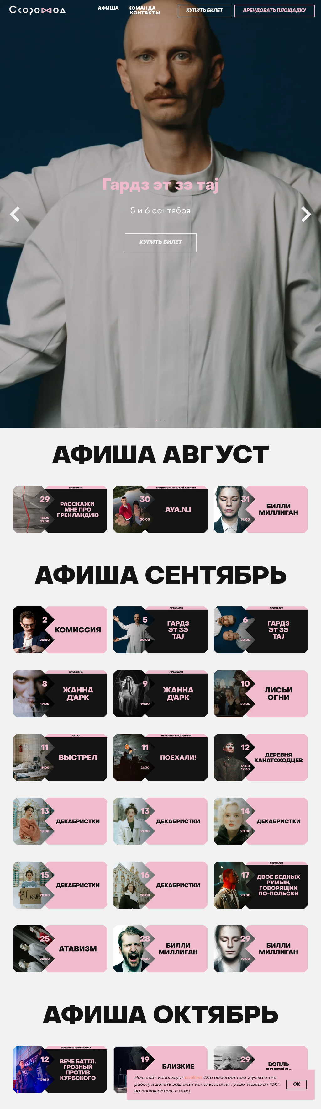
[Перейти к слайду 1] (156, 1100)
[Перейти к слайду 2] (160, 1100)
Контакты (145, 13)
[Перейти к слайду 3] (164, 1100)
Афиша (108, 8)
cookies (193, 1078)
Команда (142, 8)
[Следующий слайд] (306, 554)
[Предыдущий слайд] (14, 554)
